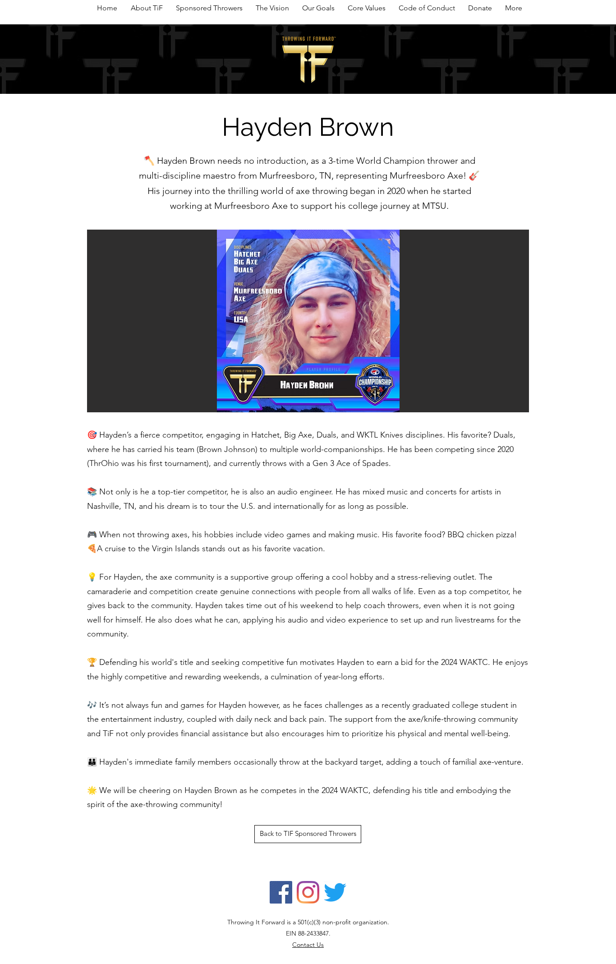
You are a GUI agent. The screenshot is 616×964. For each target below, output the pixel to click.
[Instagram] (308, 892)
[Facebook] (281, 892)
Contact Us (308, 945)
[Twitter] (335, 892)
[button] (308, 321)
